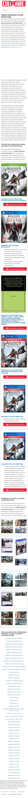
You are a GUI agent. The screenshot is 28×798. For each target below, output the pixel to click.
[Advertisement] (14, 64)
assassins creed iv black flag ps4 (10, 45)
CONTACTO (4, 794)
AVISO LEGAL (21, 791)
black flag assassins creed (13, 47)
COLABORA (13, 791)
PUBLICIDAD (4, 791)
